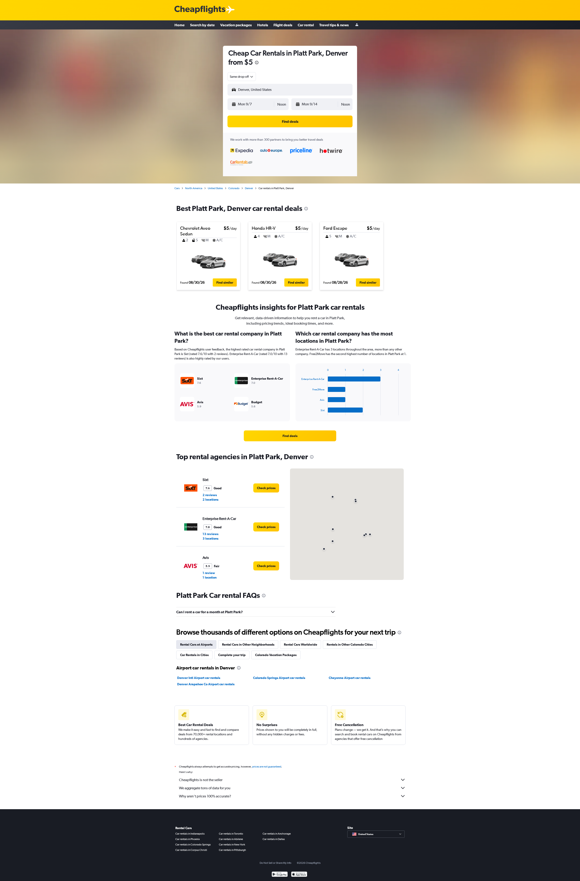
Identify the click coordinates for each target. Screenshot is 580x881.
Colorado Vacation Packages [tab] (276, 655)
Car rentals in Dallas (274, 839)
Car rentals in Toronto (231, 833)
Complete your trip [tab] (232, 655)
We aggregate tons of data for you (204, 788)
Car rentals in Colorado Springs (193, 844)
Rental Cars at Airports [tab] (196, 644)
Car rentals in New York (232, 844)
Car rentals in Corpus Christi (191, 850)
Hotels (262, 25)
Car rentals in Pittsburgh (232, 850)
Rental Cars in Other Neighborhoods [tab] (248, 644)
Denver (249, 188)
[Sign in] (357, 25)
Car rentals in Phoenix (187, 839)
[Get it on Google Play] (280, 874)
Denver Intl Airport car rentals (198, 678)
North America (193, 188)
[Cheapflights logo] (199, 10)
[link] (290, 435)
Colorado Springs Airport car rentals (279, 678)
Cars (177, 188)
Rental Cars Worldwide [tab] (300, 644)
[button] (257, 63)
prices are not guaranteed (266, 766)
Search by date (202, 25)
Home (179, 25)
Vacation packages (236, 25)
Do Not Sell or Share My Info (275, 862)
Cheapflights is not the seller (200, 780)
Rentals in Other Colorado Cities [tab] (350, 644)
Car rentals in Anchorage (277, 833)
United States (215, 188)
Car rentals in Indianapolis (190, 833)
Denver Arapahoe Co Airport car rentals (205, 684)
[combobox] (241, 76)
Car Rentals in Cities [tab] (194, 655)
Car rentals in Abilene (231, 839)
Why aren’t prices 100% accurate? (205, 796)
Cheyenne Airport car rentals (349, 678)
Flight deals (282, 25)
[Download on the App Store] (299, 874)
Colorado (233, 188)
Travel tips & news (334, 25)
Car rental (306, 25)
